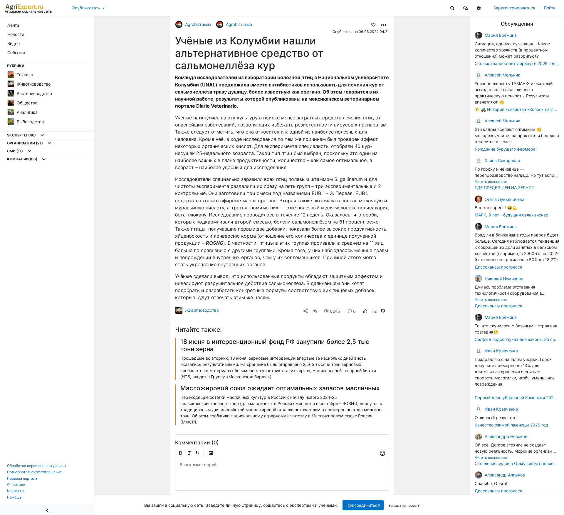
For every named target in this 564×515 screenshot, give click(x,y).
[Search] (452, 8)
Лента (13, 25)
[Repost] (315, 311)
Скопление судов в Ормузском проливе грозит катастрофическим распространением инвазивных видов (517, 463)
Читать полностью (491, 181)
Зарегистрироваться (514, 7)
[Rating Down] (383, 311)
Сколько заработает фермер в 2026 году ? (517, 63)
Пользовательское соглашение (34, 472)
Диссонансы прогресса (498, 266)
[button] (465, 8)
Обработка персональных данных (36, 466)
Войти (549, 7)
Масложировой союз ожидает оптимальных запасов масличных (280, 388)
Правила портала (22, 478)
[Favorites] (373, 24)
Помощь (14, 497)
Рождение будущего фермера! (506, 148)
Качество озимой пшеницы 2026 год (511, 424)
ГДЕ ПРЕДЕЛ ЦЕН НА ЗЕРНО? (504, 187)
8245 (335, 311)
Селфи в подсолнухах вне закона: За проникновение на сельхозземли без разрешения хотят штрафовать (517, 339)
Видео (13, 43)
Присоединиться (363, 505)
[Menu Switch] (47, 510)
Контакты (15, 491)
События (16, 52)
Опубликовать (86, 7)
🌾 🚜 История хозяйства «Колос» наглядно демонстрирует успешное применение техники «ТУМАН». (517, 109)
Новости (15, 34)
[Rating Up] (365, 311)
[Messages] (465, 8)
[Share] (305, 311)
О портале (16, 484)
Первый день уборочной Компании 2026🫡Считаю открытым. (517, 397)
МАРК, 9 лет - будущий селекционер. (512, 214)
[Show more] (42, 135)
